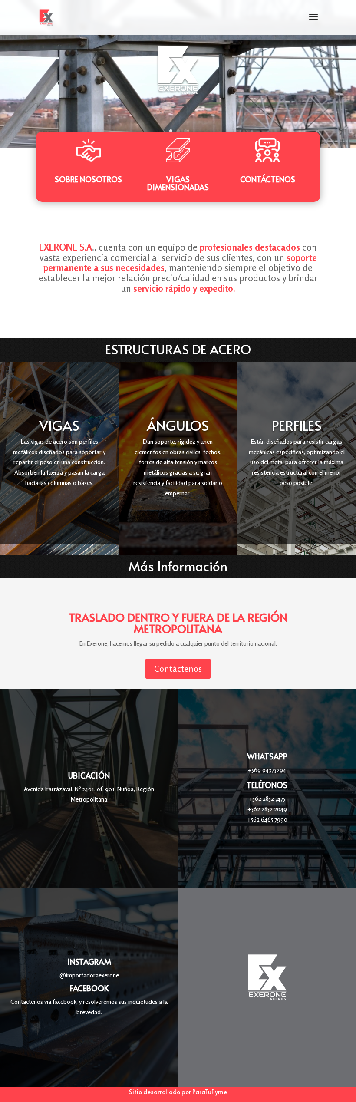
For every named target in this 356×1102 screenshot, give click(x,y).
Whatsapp (267, 756)
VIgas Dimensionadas (178, 183)
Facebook (89, 988)
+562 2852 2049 (267, 808)
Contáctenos (267, 179)
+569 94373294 (267, 769)
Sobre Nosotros (88, 179)
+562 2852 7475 (267, 798)
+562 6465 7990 (267, 819)
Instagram (89, 961)
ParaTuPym (208, 1092)
